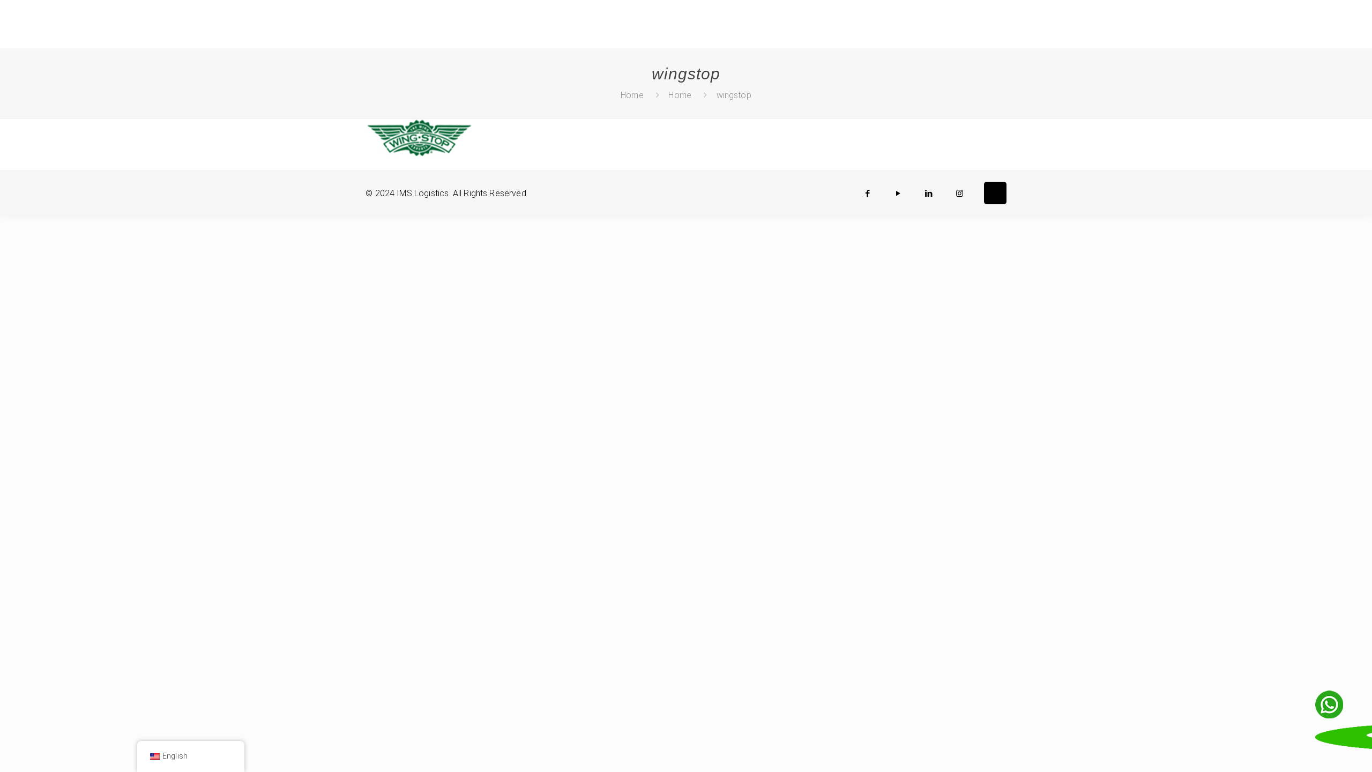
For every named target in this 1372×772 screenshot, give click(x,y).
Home (632, 95)
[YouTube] (898, 193)
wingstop (734, 95)
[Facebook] (868, 193)
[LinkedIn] (929, 193)
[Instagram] (959, 193)
